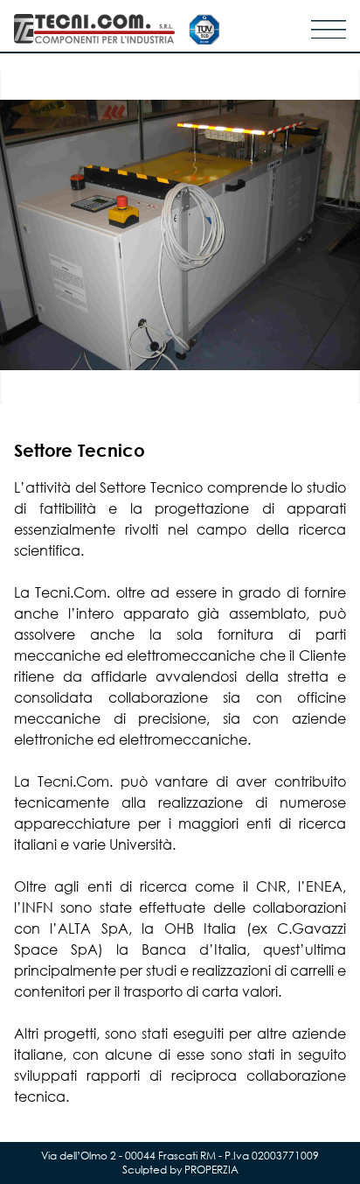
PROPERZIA (211, 1169)
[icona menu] (328, 29)
